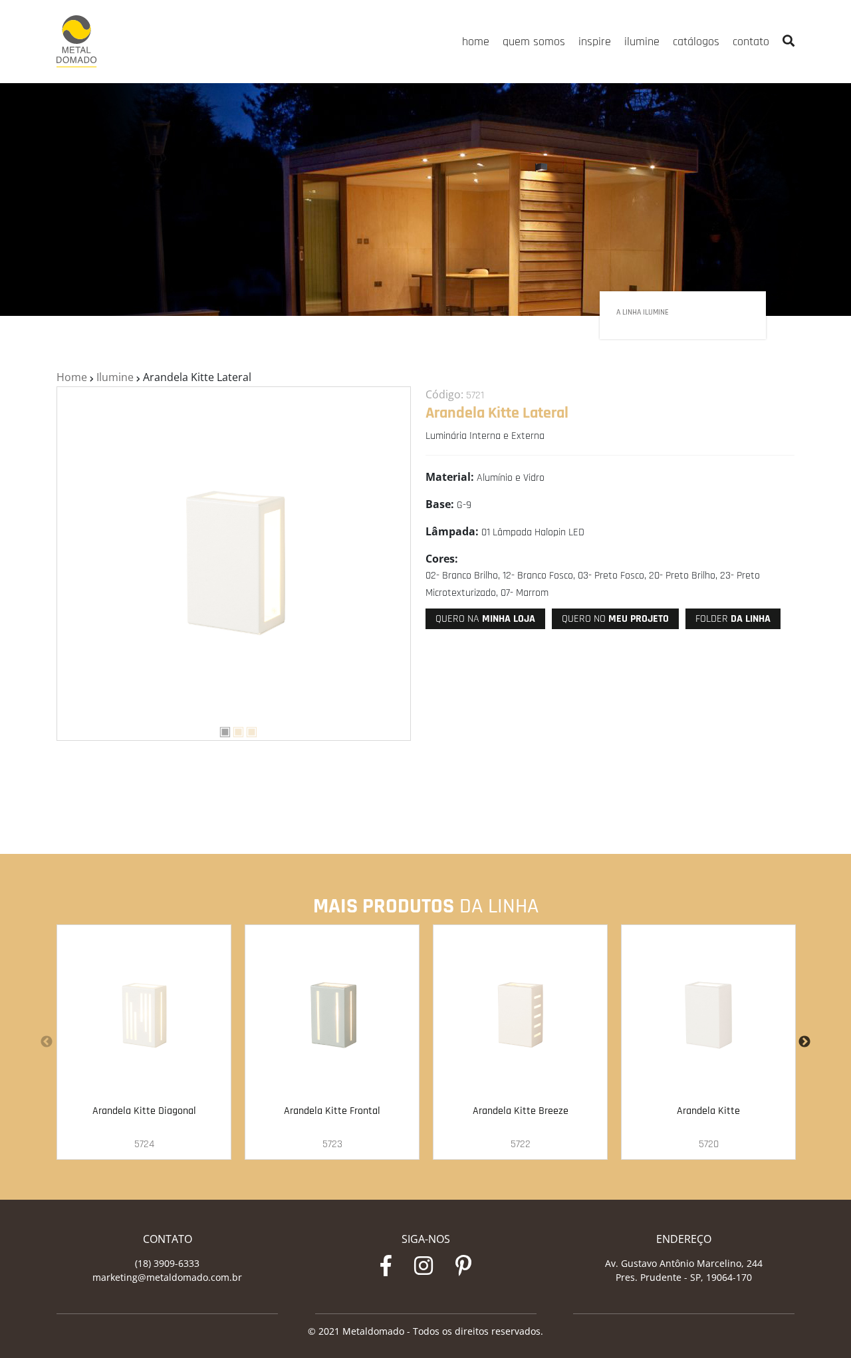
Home (72, 377)
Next (804, 1042)
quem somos (534, 41)
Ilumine (115, 377)
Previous (46, 1042)
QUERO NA (485, 619)
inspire (594, 41)
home (475, 41)
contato (751, 41)
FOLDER (733, 619)
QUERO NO (615, 619)
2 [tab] (233, 729)
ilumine (642, 41)
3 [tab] (246, 729)
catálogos (696, 41)
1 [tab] (220, 729)
